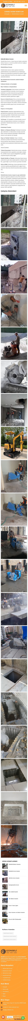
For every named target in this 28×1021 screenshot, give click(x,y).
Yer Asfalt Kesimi (13, 892)
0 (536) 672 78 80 (7, 1007)
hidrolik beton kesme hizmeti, (10, 936)
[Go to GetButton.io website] (3, 1019)
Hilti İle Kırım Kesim (14, 878)
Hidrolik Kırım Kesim (14, 871)
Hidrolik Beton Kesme (14, 864)
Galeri (3, 993)
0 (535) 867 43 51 (15, 1007)
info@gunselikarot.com (8, 1009)
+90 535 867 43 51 (19, 1)
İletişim (4, 996)
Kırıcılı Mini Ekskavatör (15, 919)
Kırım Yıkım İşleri (13, 905)
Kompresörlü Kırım (14, 885)
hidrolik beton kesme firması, (10, 939)
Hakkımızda (5, 989)
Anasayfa (6, 14)
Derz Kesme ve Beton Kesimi (17, 912)
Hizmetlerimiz (5, 991)
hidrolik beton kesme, (8, 933)
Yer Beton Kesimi (13, 898)
